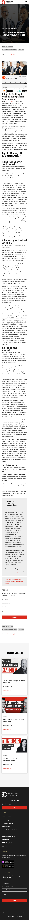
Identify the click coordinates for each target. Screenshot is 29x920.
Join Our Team (5, 839)
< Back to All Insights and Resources (9, 28)
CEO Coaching (5, 820)
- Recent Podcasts (6, 857)
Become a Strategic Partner (9, 836)
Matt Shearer (9, 101)
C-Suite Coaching (6, 826)
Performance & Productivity (9, 50)
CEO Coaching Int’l (5, 88)
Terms (24, 912)
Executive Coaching (6, 817)
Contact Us (4, 846)
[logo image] (7, 3)
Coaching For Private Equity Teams (10, 830)
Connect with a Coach (7, 833)
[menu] (26, 2)
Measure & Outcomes (7, 47)
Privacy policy (6, 912)
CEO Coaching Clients (7, 843)
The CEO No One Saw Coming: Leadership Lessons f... (12, 760)
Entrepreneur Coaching (7, 823)
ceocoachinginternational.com (14, 573)
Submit (14, 617)
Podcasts (21, 50)
